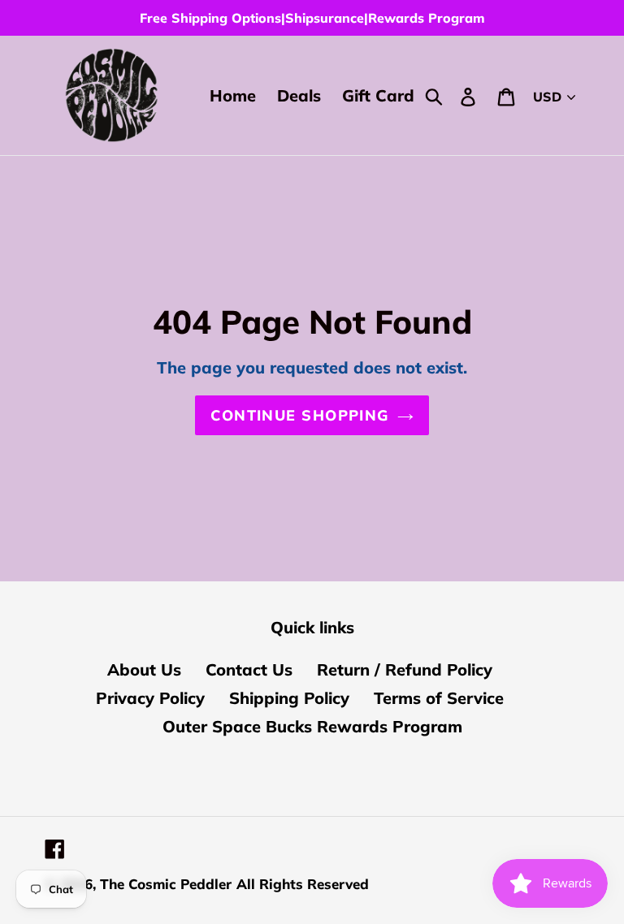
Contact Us (249, 669)
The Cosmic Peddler (166, 883)
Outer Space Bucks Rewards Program (312, 726)
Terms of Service (439, 698)
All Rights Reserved (302, 883)
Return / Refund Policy (404, 669)
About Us (144, 669)
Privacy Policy (150, 698)
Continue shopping (299, 415)
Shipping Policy (289, 698)
